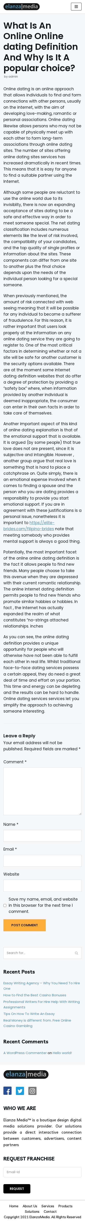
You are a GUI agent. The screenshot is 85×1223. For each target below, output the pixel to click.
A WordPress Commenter (25, 1052)
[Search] (76, 953)
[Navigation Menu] (76, 6)
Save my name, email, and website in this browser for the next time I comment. (43, 905)
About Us (30, 1206)
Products (65, 1206)
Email (10, 849)
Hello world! (62, 1052)
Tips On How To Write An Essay (29, 1013)
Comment (15, 762)
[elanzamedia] (22, 6)
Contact (50, 1211)
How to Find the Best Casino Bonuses (34, 995)
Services (47, 1206)
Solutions (32, 1211)
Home (13, 1206)
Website (11, 874)
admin (13, 76)
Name (10, 824)
